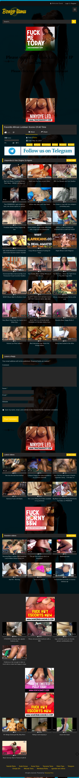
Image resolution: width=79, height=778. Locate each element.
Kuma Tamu (35, 766)
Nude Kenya (23, 766)
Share (45, 132)
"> (25, 50)
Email (4, 395)
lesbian (72, 144)
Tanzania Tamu (48, 766)
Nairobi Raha (11, 766)
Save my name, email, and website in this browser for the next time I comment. (31, 410)
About (32, 132)
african (30, 144)
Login (67, 3)
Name (4, 388)
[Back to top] (73, 772)
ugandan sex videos (58, 768)
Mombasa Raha (42, 768)
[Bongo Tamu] (39, 12)
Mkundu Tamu (29, 768)
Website (5, 401)
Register (73, 3)
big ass (38, 144)
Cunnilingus (47, 144)
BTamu (34, 137)
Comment (5, 365)
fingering (63, 144)
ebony (55, 144)
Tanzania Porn (49, 773)
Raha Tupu (60, 766)
